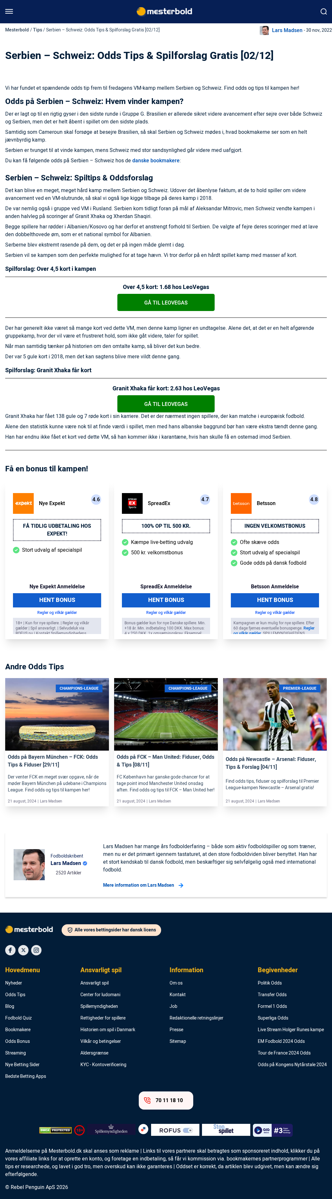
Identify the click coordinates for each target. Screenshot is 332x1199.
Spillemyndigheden (99, 1006)
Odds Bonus (17, 1041)
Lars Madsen (287, 30)
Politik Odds (270, 983)
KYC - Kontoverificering (103, 1065)
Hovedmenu (22, 970)
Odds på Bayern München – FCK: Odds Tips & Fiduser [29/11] (53, 761)
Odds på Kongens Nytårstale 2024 (292, 1065)
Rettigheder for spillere (102, 1018)
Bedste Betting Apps (25, 1076)
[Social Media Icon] (10, 950)
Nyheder (13, 983)
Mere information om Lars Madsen (138, 885)
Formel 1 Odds (272, 1006)
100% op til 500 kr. (166, 526)
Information (186, 970)
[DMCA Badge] (55, 1130)
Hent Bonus (57, 600)
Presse (176, 1030)
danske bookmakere (156, 161)
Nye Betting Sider (22, 1065)
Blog (9, 1006)
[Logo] (33, 930)
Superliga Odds (273, 1018)
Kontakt (178, 995)
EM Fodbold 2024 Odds (281, 1041)
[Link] (57, 714)
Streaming (15, 1053)
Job (173, 1006)
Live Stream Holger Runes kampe (291, 1030)
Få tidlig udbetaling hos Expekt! (57, 530)
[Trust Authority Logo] (111, 1130)
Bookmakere (17, 1030)
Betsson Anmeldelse (275, 587)
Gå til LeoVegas (166, 303)
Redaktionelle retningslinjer (196, 1018)
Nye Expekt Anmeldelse (57, 587)
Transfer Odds (272, 995)
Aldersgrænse (94, 1053)
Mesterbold (17, 30)
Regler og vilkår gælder (57, 612)
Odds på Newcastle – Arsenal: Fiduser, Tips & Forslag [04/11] (271, 763)
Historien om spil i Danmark (107, 1030)
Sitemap (178, 1041)
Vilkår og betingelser (100, 1041)
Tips (37, 30)
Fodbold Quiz (18, 1018)
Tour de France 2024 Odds (284, 1053)
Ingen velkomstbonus (274, 526)
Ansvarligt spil (101, 970)
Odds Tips (15, 995)
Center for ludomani (100, 995)
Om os (176, 983)
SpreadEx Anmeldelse (166, 587)
